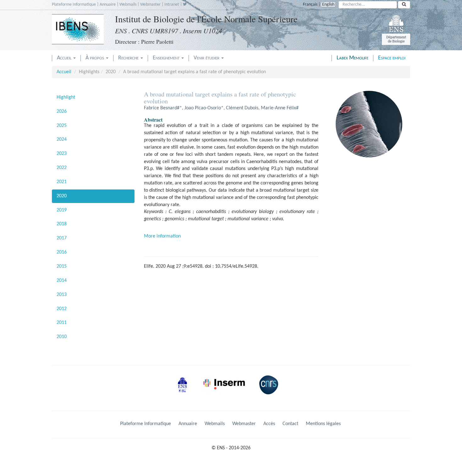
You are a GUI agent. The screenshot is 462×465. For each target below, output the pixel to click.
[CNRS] (270, 389)
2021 (62, 181)
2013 (62, 294)
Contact (290, 423)
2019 (62, 210)
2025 (62, 125)
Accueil (65, 58)
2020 (62, 196)
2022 (62, 167)
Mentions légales (323, 423)
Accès (269, 423)
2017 (62, 238)
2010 (62, 336)
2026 (62, 111)
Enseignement (167, 58)
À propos (95, 58)
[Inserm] (226, 389)
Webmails (127, 4)
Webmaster (150, 4)
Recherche (129, 58)
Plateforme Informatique (74, 4)
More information (162, 236)
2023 (62, 153)
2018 (62, 224)
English (328, 4)
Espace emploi (391, 58)
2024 (62, 139)
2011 (62, 322)
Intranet (171, 4)
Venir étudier (207, 58)
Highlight (66, 97)
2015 (62, 266)
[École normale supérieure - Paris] (184, 389)
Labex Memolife (352, 58)
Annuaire (108, 4)
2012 (62, 308)
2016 (62, 252)
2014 (62, 280)
